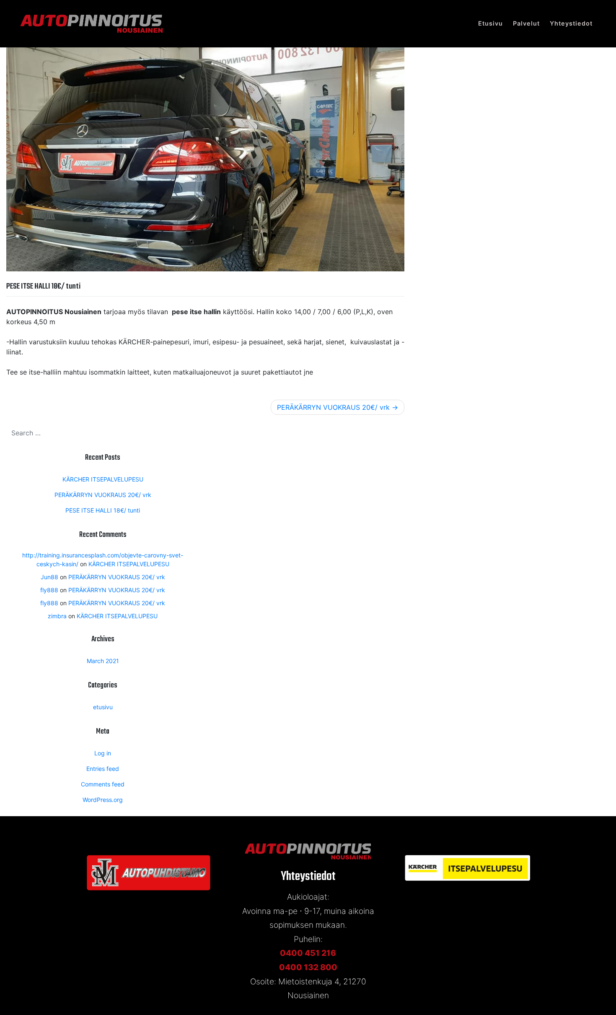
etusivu (103, 706)
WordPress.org (103, 799)
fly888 (49, 589)
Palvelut (526, 23)
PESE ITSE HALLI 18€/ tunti (102, 510)
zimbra (57, 615)
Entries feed (102, 768)
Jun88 (49, 576)
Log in (102, 753)
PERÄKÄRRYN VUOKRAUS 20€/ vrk (333, 407)
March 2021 (103, 660)
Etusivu (490, 23)
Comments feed (102, 784)
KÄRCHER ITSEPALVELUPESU (102, 479)
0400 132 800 (308, 967)
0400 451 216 (308, 953)
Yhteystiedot (571, 23)
